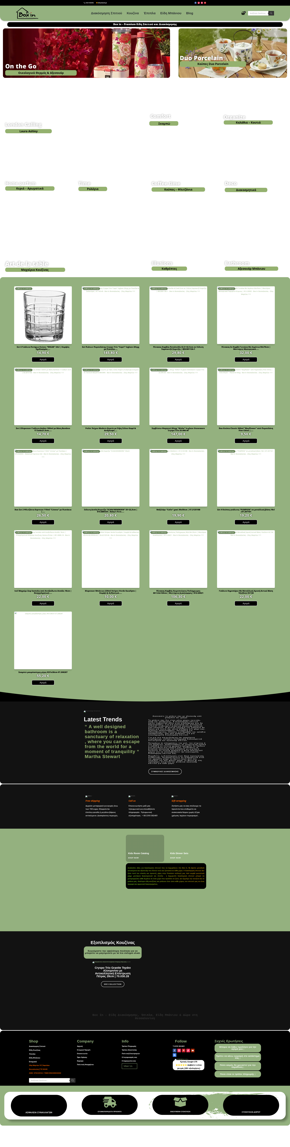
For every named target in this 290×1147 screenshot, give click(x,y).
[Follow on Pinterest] (205, 3)
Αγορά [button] (43, 359)
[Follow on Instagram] (202, 3)
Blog (189, 13)
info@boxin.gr (102, 3)
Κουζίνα (133, 13)
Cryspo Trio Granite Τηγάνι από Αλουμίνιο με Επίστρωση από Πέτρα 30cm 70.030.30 (113, 972)
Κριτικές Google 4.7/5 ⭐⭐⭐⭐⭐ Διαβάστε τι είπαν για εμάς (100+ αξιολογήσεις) (189, 1065)
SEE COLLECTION (112, 984)
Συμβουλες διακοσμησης (165, 771)
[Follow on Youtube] (193, 1050)
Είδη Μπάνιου (170, 13)
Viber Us (128, 1066)
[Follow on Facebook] (195, 3)
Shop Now (133, 858)
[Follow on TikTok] (199, 3)
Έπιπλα (150, 13)
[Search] (271, 13)
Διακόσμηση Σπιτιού (106, 13)
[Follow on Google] (174, 1055)
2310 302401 (90, 3)
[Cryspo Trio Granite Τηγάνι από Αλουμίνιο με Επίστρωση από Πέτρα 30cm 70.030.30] (113, 963)
